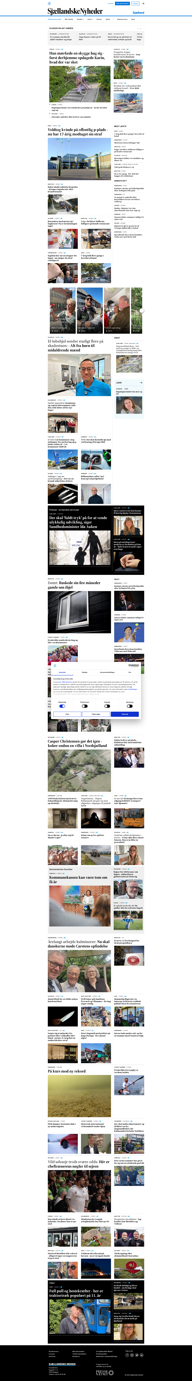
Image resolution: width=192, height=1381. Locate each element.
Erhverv (99, 19)
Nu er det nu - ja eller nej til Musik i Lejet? (61, 836)
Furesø (51, 49)
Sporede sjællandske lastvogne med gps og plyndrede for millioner (118, 39)
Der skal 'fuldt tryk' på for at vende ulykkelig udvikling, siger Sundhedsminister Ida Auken (78, 522)
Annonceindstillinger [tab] (107, 672)
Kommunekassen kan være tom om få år (78, 879)
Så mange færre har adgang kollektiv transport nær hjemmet (128, 801)
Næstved (51, 184)
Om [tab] (129, 672)
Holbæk (50, 473)
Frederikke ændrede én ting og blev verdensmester (63, 641)
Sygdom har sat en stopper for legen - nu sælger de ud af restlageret (62, 258)
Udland (116, 205)
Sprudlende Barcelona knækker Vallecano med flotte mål (128, 235)
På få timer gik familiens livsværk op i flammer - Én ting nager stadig (96, 1001)
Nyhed (58, 49)
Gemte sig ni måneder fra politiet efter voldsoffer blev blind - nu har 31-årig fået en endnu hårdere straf (61, 1037)
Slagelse (117, 49)
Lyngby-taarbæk (53, 637)
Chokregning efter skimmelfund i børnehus (126, 1254)
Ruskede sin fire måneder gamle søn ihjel (74, 585)
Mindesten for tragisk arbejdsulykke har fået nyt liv (95, 1220)
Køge (115, 83)
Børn (123, 832)
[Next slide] (142, 310)
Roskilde (117, 832)
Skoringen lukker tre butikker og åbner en (129, 159)
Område (79, 19)
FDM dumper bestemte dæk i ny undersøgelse (62, 1125)
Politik (92, 832)
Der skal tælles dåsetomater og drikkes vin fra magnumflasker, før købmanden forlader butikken (129, 1127)
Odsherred (117, 1121)
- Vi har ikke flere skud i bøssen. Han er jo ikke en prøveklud (129, 839)
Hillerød (51, 1158)
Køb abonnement (122, 3)
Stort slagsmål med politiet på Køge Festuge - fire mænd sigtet (95, 1035)
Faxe (115, 996)
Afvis (67, 714)
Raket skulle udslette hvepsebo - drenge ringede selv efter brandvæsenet (63, 189)
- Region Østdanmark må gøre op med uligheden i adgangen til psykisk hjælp (96, 802)
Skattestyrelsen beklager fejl (127, 142)
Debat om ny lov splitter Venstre (92, 836)
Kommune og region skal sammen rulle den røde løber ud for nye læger (62, 406)
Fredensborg (52, 937)
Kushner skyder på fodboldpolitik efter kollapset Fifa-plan (129, 189)
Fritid (62, 637)
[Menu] (143, 3)
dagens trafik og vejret (130, 164)
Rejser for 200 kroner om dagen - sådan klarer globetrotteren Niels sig (126, 874)
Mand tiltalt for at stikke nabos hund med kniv (63, 1000)
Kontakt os (76, 1356)
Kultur (124, 1216)
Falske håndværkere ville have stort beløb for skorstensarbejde (90, 39)
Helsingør (51, 737)
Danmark (117, 214)
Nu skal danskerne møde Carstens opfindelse (79, 944)
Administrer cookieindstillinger (106, 1356)
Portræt (124, 1313)
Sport (133, 19)
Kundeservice (53, 1351)
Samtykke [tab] (62, 672)
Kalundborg (52, 400)
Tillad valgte (96, 714)
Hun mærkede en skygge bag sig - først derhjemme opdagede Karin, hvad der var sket (77, 58)
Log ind (135, 3)
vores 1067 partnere (64, 682)
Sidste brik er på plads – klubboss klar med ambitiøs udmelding (127, 742)
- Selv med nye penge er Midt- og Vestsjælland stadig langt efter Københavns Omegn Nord (129, 349)
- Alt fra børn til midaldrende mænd (75, 346)
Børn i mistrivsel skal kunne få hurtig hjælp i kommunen (127, 511)
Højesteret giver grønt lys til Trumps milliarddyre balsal (126, 227)
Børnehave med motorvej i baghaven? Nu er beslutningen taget (62, 223)
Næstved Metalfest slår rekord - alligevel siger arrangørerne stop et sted (62, 1256)
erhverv (124, 155)
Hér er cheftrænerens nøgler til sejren (79, 1164)
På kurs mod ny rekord (67, 1071)
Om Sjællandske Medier (104, 1351)
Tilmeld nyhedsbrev (79, 1354)
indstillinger (132, 689)
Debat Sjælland (130, 343)
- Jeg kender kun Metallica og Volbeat (127, 1221)
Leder (126, 389)
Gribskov (51, 832)
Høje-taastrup (86, 996)
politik (125, 140)
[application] (63, 311)
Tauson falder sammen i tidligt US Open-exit (129, 218)
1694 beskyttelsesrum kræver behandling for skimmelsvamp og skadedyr (63, 801)
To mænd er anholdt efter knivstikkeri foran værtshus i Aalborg (127, 199)
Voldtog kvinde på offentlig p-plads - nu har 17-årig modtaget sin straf (78, 132)
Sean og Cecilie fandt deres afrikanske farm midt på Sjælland (127, 1318)
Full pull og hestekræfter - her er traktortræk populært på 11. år (76, 1293)
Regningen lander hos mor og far (129, 392)
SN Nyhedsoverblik (54, 19)
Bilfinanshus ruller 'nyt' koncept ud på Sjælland (92, 477)
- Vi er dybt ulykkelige (127, 88)
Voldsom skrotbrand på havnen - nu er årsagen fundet (95, 1254)
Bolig (58, 737)
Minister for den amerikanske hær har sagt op (127, 209)
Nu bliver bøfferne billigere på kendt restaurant (95, 222)
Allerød (81, 34)
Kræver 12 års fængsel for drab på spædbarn (126, 941)
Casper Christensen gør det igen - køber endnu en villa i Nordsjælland (77, 743)
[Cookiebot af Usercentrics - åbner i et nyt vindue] (130, 665)
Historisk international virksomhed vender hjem (93, 1125)
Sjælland (53, 34)
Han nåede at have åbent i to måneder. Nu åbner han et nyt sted (62, 1221)
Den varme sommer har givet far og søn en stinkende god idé (129, 1161)
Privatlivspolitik (101, 1354)
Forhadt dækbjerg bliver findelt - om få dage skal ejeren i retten (125, 1288)
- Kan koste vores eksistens (127, 54)
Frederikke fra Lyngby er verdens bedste (126, 1071)
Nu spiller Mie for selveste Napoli (128, 906)
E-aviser (111, 3)
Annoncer (52, 1356)
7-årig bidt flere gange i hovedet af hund (92, 256)
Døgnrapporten (63, 34)
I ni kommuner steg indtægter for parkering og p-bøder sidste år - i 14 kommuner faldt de (62, 443)
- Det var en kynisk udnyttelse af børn (61, 478)
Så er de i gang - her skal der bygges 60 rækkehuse (126, 175)
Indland (59, 795)
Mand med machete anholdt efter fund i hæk (62, 38)
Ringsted (84, 218)
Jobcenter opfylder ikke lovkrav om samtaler (71, 117)
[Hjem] (49, 3)
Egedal (116, 903)
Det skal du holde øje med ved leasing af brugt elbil (96, 440)
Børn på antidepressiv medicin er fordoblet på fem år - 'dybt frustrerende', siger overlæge (128, 546)
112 (117, 34)
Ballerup (55, 114)
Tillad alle (125, 714)
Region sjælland (53, 1121)
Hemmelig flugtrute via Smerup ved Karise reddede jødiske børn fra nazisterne (127, 1001)
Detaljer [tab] (85, 672)
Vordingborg (52, 253)
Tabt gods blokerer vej (124, 167)
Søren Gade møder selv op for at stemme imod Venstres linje (129, 1034)
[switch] (85, 706)
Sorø (51, 1287)
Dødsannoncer (122, 19)
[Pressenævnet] (105, 1371)
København (118, 140)
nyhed (121, 131)
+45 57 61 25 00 (60, 1374)
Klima (123, 49)
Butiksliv (126, 1121)
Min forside (69, 19)
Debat (108, 19)
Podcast (60, 514)
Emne (89, 19)
